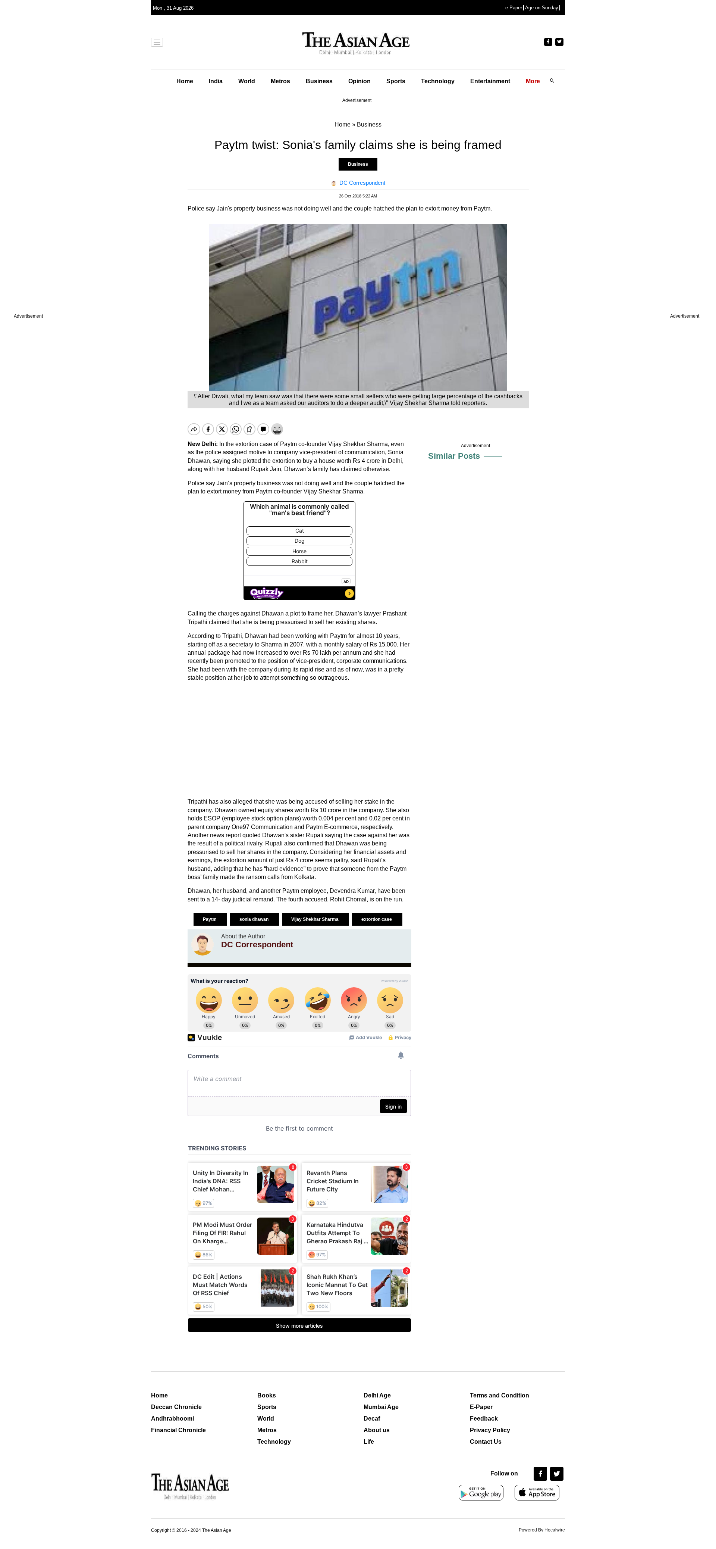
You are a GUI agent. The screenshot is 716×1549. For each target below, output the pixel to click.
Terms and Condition (499, 1395)
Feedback (484, 1418)
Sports (395, 81)
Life (369, 1442)
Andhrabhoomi (172, 1418)
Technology (438, 81)
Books (266, 1395)
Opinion (359, 81)
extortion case (377, 919)
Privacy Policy (490, 1430)
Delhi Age (377, 1395)
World (246, 81)
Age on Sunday (541, 7)
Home (184, 81)
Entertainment (490, 81)
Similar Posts (454, 456)
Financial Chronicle (178, 1430)
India (216, 81)
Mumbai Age (381, 1407)
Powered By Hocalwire (542, 1530)
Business (319, 81)
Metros (280, 81)
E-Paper (481, 1407)
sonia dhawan (254, 919)
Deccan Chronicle (176, 1407)
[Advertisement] (299, 740)
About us (377, 1430)
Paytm (210, 919)
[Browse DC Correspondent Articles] (202, 944)
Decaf (372, 1418)
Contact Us (486, 1442)
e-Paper (513, 7)
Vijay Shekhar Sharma (315, 919)
